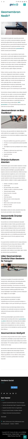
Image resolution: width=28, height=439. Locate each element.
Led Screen (22, 434)
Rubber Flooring (11, 436)
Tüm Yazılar (3, 416)
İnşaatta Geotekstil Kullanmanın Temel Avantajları (13, 402)
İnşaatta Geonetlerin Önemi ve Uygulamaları (12, 407)
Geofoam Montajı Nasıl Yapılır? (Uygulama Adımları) (14, 405)
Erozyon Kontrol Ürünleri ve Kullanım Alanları (12, 410)
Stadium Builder (15, 434)
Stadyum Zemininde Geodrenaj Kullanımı (11, 413)
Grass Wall (18, 436)
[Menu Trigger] (24, 4)
